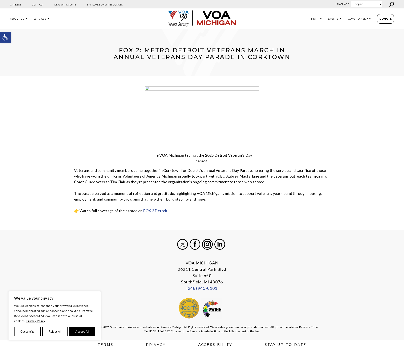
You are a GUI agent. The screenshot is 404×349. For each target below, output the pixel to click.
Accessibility (215, 345)
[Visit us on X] (182, 244)
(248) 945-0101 (201, 288)
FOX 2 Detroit (155, 210)
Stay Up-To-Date (65, 4)
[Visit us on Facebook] (195, 244)
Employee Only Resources (105, 4)
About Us (17, 18)
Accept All (82, 331)
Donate (385, 18)
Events (333, 18)
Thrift (314, 18)
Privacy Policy (35, 321)
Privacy (156, 345)
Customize (27, 331)
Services (40, 18)
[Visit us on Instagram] (207, 244)
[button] (5, 37)
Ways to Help (358, 18)
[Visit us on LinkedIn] (219, 244)
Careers (15, 4)
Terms (105, 345)
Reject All (55, 331)
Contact (38, 4)
